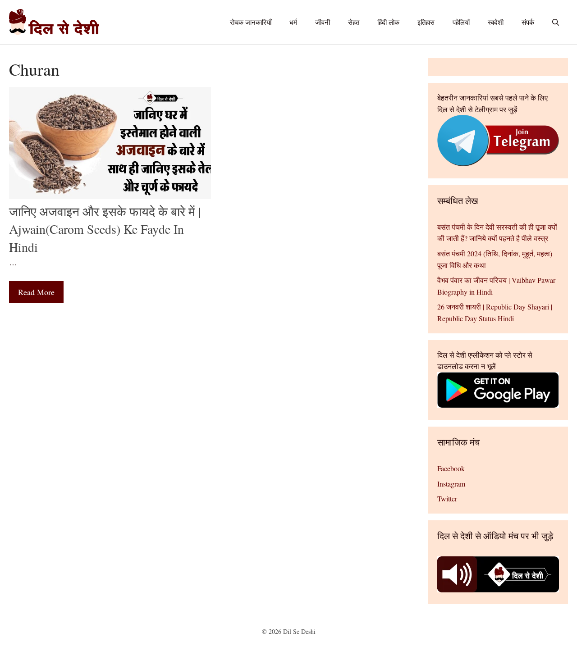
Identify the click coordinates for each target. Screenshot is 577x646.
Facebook (451, 468)
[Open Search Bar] (555, 22)
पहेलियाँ (461, 22)
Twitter (447, 498)
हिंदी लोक (388, 22)
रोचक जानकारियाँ (250, 22)
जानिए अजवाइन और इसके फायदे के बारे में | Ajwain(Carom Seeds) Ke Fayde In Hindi (105, 229)
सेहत (353, 22)
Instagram (451, 483)
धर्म (293, 22)
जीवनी (322, 22)
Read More (36, 292)
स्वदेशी (496, 22)
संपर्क (528, 22)
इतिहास (426, 22)
